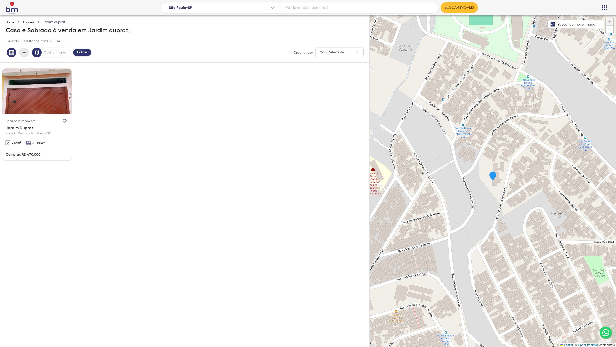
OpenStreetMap (588, 345)
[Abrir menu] (604, 7)
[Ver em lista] (24, 52)
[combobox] (222, 8)
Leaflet (568, 345)
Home (10, 22)
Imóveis (28, 22)
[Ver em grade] (11, 52)
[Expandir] (273, 7)
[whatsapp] (606, 333)
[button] (492, 176)
